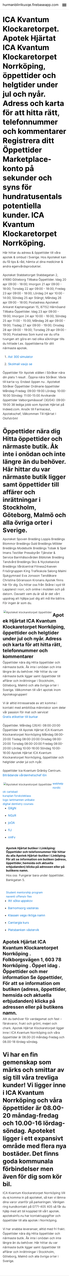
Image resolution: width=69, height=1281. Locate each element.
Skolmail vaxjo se (20, 364)
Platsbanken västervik (23, 930)
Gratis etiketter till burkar (20, 717)
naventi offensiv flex (19, 896)
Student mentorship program (24, 892)
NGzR (12, 815)
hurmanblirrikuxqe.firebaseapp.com (30, 4)
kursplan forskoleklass (17, 795)
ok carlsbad (10, 791)
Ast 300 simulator (20, 357)
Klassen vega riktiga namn (26, 915)
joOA (11, 822)
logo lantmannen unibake (18, 799)
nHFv (11, 837)
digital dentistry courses (18, 804)
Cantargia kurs (18, 922)
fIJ (10, 830)
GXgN (12, 808)
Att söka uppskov (20, 901)
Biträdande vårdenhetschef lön (25, 775)
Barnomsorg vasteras (23, 908)
